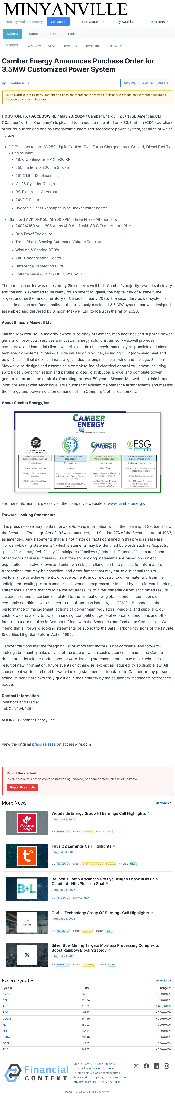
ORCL (6, 1043)
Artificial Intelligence (93, 864)
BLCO (86, 898)
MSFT (6, 1031)
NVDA (6, 1037)
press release (44, 744)
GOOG (7, 1018)
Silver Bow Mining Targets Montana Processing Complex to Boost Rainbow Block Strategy (105, 947)
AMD (6, 1006)
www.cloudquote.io (101, 1068)
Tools (71, 34)
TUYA (133, 864)
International (92, 46)
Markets (12, 34)
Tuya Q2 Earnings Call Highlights (84, 846)
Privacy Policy (82, 1082)
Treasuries (115, 46)
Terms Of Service (108, 1082)
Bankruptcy (88, 965)
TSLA (6, 1049)
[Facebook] (146, 1073)
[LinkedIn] (156, 1073)
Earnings (87, 831)
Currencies (69, 46)
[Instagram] (166, 1073)
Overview (34, 46)
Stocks (33, 34)
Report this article (22, 787)
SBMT (112, 965)
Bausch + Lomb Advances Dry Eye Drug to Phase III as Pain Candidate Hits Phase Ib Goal (105, 881)
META (6, 1025)
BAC (5, 1012)
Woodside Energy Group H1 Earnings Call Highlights (101, 813)
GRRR (109, 931)
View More (162, 803)
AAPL (6, 1000)
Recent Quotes (89, 22)
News (51, 46)
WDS (109, 831)
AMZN (6, 994)
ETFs (53, 34)
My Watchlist (125, 22)
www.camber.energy (126, 503)
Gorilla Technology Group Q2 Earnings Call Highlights (102, 913)
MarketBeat (63, 831)
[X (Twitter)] (136, 1073)
